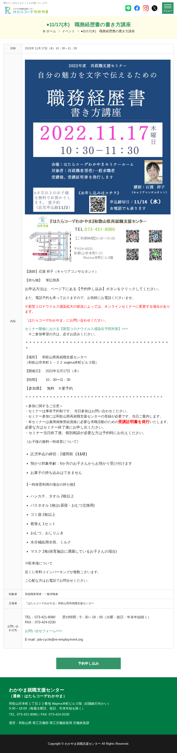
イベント (68, 31)
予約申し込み (88, 663)
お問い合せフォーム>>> (43, 631)
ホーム (51, 31)
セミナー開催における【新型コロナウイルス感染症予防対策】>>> (76, 329)
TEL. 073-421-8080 (23, 714)
